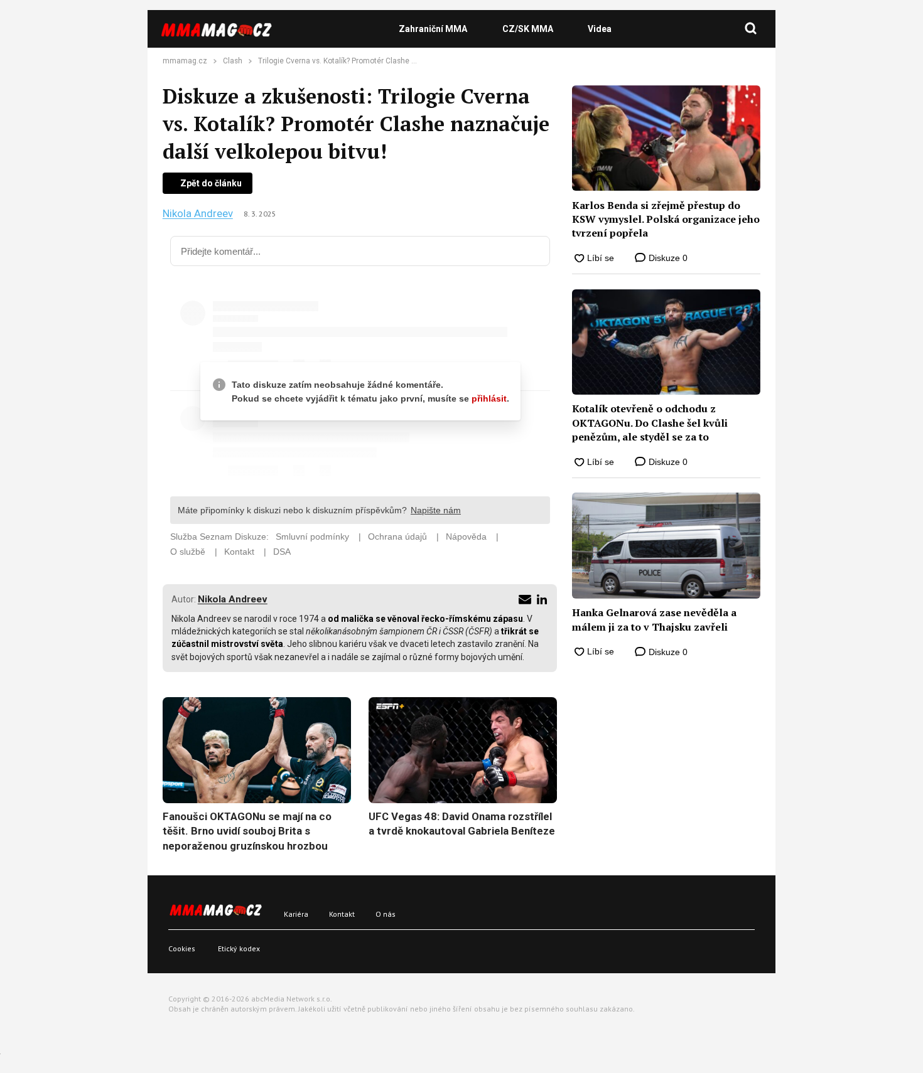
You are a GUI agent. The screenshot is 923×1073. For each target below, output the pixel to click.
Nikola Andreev (198, 213)
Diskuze (667, 258)
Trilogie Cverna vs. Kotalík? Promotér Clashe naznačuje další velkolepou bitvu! (391, 60)
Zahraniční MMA (433, 29)
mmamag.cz (185, 60)
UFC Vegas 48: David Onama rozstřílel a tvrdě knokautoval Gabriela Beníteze (462, 824)
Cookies (181, 948)
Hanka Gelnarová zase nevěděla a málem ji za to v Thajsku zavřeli (654, 619)
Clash (232, 60)
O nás (385, 914)
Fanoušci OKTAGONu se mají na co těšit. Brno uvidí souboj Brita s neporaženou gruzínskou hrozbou (247, 831)
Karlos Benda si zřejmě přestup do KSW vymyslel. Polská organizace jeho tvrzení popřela (666, 219)
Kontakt (342, 914)
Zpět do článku (211, 183)
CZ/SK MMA (527, 29)
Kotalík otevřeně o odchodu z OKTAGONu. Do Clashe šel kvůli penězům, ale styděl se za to (650, 423)
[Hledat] (751, 28)
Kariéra (296, 914)
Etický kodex (239, 948)
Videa (600, 29)
